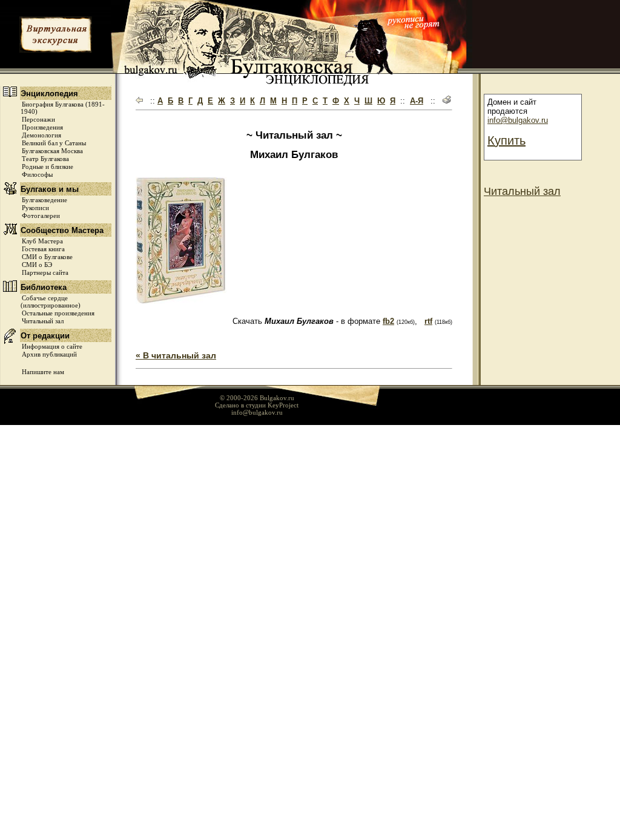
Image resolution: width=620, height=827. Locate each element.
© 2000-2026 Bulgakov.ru (257, 397)
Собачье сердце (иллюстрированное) (51, 301)
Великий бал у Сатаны (54, 143)
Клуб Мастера (42, 241)
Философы (37, 174)
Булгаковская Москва (52, 150)
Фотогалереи (41, 215)
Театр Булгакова (45, 158)
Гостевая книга (43, 248)
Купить (506, 140)
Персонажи (38, 119)
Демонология (41, 135)
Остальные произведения (58, 313)
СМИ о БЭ (37, 264)
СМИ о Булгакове (47, 256)
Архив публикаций (49, 354)
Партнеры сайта (45, 272)
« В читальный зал (176, 355)
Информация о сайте (52, 346)
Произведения (42, 127)
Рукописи (35, 207)
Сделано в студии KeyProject (256, 405)
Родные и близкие (47, 166)
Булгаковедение (44, 199)
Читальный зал (43, 321)
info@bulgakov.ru (517, 120)
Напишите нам (43, 371)
